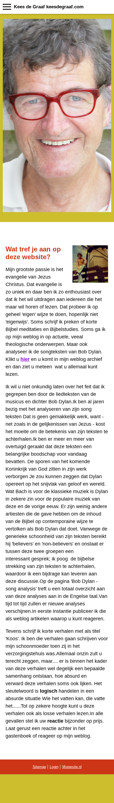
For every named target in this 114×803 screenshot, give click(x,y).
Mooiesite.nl (72, 767)
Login (54, 767)
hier (25, 359)
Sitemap (39, 767)
